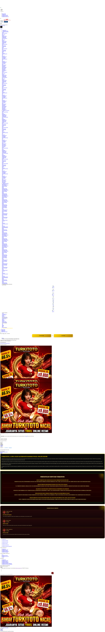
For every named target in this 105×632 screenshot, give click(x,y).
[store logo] (7, 20)
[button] (2, 380)
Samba (3, 319)
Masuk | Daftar (4, 13)
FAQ (2, 554)
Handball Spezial (4, 318)
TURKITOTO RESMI (5, 540)
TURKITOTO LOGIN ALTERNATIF (7, 564)
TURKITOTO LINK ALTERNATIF (7, 546)
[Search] (1, 27)
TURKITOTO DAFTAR (5, 16)
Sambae (3, 320)
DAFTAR (41, 335)
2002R (3, 325)
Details (1, 453)
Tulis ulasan (10, 447)
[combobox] (4, 24)
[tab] (52, 453)
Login (2, 21)
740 (2, 324)
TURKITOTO (4, 14)
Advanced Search (2, 25)
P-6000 (3, 315)
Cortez (3, 313)
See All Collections (4, 322)
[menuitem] (4, 30)
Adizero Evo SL (4, 321)
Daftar (6, 21)
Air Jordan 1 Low (4, 314)
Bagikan (1, 452)
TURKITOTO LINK (5, 543)
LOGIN (63, 335)
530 (2, 323)
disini (26, 436)
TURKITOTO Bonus (5, 555)
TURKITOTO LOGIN (5, 15)
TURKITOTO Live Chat (5, 556)
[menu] (52, 179)
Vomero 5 (3, 316)
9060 (2, 326)
